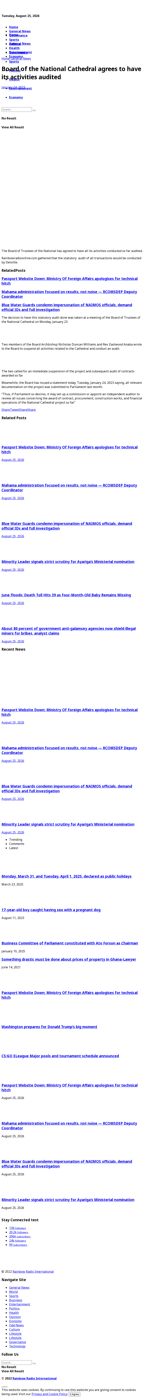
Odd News (16, 1325)
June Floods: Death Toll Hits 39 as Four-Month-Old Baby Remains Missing (66, 595)
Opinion (15, 1317)
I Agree (74, 1394)
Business (15, 1300)
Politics (14, 1308)
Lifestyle (15, 1334)
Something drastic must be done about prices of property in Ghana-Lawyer (69, 959)
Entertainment (19, 1304)
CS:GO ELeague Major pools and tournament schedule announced (60, 1055)
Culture (14, 1329)
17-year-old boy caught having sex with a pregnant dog (51, 909)
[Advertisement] (46, 7)
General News (20, 31)
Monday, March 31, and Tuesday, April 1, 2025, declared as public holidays (67, 876)
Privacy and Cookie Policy (49, 1394)
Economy (15, 1321)
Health (14, 1313)
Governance (18, 35)
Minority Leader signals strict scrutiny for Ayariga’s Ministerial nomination (68, 561)
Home (13, 27)
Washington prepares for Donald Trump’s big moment (49, 1026)
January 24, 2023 (13, 87)
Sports (14, 61)
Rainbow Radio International (33, 1271)
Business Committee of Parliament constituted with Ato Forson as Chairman (70, 943)
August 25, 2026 (13, 460)
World (13, 1292)
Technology (17, 1346)
